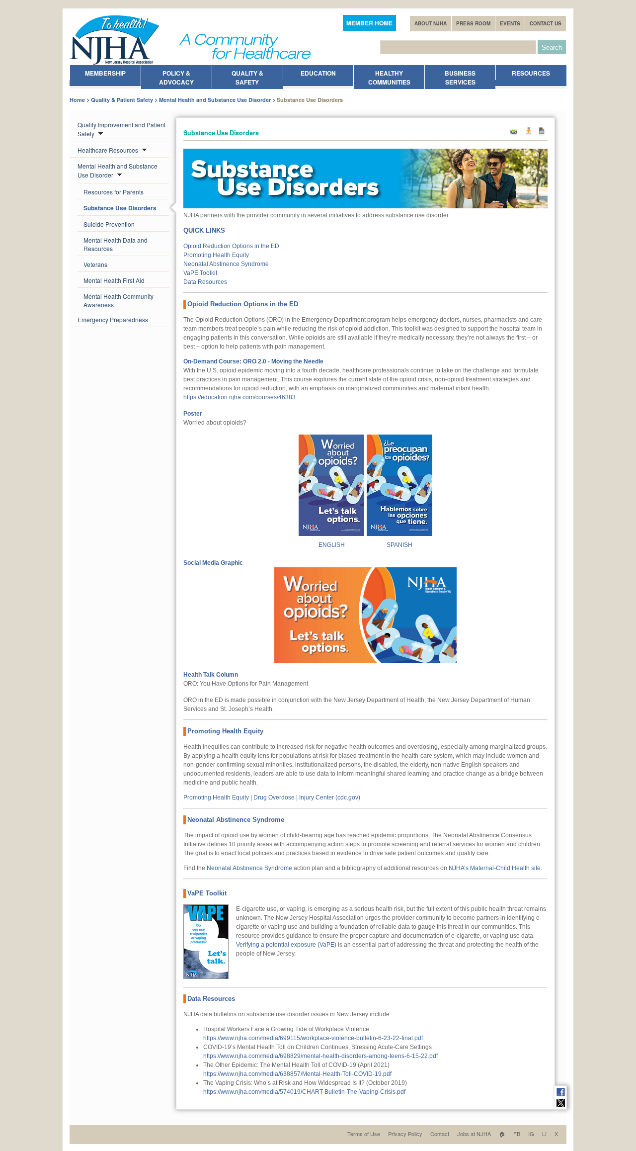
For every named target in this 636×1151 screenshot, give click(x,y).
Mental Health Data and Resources (115, 244)
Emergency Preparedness (113, 319)
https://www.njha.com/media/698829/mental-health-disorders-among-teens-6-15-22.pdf (320, 1056)
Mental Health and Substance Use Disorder (215, 99)
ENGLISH (331, 544)
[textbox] (458, 47)
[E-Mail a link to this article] (513, 134)
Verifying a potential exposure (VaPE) (286, 944)
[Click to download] (331, 534)
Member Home (369, 22)
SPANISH (399, 544)
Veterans (95, 264)
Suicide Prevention (109, 224)
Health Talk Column (210, 674)
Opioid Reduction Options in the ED (231, 246)
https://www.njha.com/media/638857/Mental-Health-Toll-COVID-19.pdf (297, 1073)
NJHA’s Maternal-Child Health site (495, 868)
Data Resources (205, 281)
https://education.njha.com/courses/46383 (239, 397)
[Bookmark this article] (542, 134)
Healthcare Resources (109, 150)
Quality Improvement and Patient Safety (121, 129)
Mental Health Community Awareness (118, 300)
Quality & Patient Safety (122, 99)
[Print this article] (528, 134)
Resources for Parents (113, 191)
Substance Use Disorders (120, 207)
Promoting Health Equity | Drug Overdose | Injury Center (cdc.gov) (271, 797)
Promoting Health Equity (216, 255)
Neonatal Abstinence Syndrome (226, 264)
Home (77, 99)
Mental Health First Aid (114, 280)
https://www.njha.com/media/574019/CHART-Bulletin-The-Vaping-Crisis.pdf (304, 1091)
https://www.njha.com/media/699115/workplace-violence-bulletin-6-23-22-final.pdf (313, 1038)
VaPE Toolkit (200, 272)
